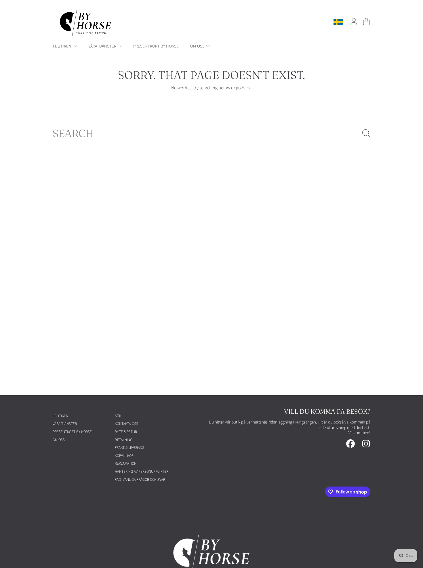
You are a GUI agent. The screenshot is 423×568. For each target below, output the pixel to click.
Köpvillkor (124, 455)
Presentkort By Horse (72, 431)
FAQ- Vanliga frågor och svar (140, 479)
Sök (118, 416)
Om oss (197, 46)
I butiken (62, 46)
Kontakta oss (126, 423)
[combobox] (211, 133)
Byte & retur (126, 431)
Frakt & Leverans (129, 447)
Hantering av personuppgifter (141, 471)
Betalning (123, 439)
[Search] (366, 133)
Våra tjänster (102, 46)
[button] (366, 22)
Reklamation (125, 463)
